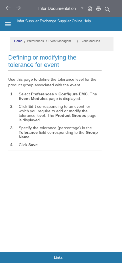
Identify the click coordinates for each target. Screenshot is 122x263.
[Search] (107, 9)
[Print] (98, 8)
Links (58, 258)
